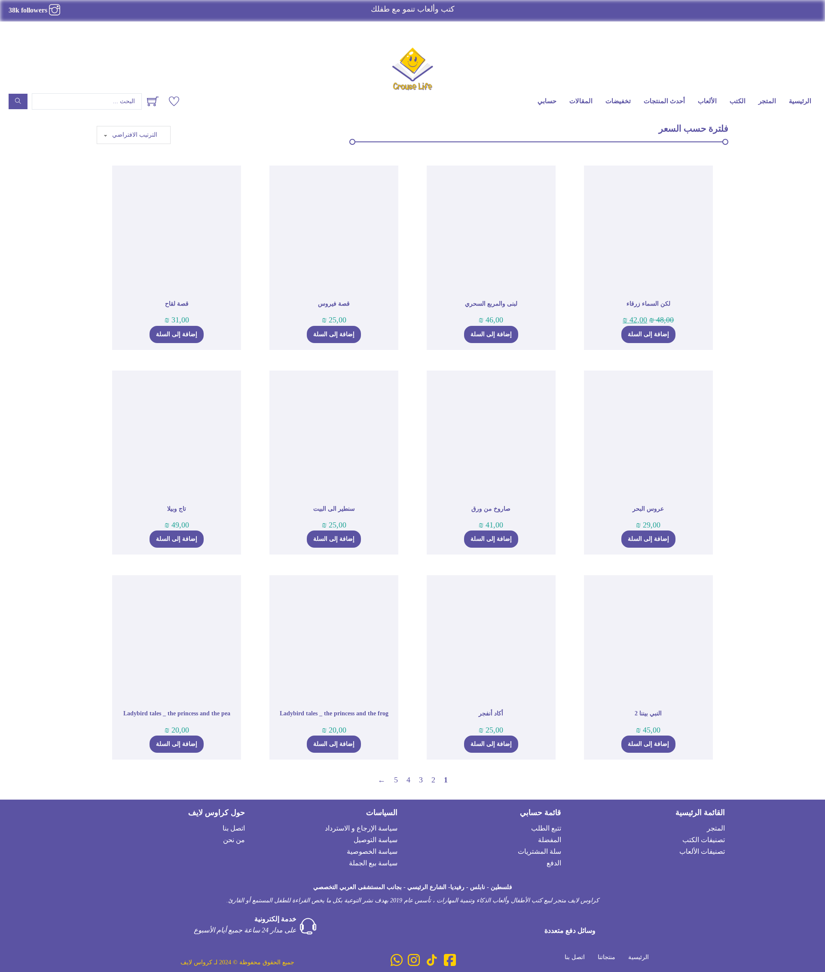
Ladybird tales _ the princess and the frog (334, 713)
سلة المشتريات (539, 851)
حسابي (547, 101)
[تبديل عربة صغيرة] (153, 101)
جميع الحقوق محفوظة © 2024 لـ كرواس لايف (237, 962)
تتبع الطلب (546, 828)
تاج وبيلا (176, 509)
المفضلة (549, 839)
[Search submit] (18, 101)
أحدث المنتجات (664, 101)
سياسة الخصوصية (372, 851)
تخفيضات (618, 101)
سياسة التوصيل (375, 839)
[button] (648, 334)
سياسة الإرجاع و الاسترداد (361, 828)
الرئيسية (800, 101)
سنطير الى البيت (334, 509)
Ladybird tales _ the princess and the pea (176, 713)
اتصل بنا (234, 828)
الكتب (738, 101)
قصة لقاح (177, 303)
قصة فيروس (334, 303)
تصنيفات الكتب (703, 839)
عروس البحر (648, 509)
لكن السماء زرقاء (648, 303)
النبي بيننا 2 (648, 713)
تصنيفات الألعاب (702, 851)
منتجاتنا (606, 957)
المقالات (581, 101)
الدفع (554, 863)
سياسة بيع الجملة (373, 863)
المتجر (767, 101)
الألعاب (707, 101)
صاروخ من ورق (490, 509)
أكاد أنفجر (491, 713)
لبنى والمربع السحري (491, 303)
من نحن (234, 839)
